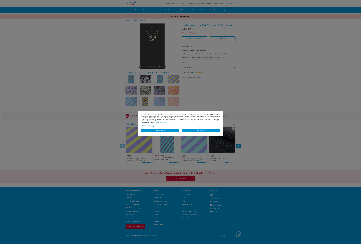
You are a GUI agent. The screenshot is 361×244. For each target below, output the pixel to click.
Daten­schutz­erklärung (161, 122)
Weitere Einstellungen (148, 126)
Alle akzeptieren (160, 130)
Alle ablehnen (201, 130)
